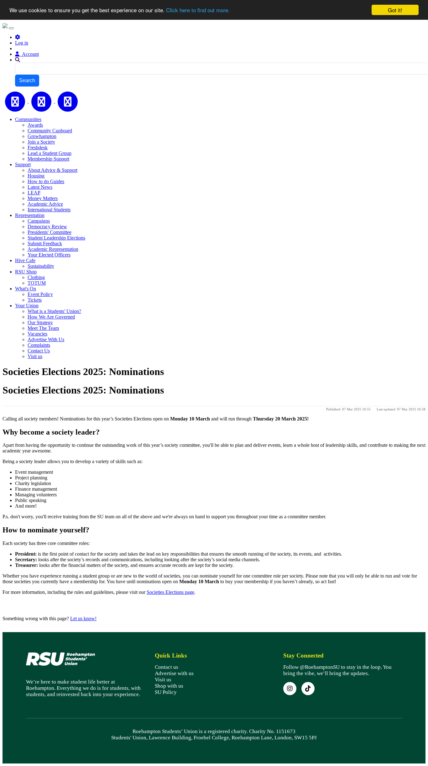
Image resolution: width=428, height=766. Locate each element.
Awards (35, 125)
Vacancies (37, 333)
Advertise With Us (46, 339)
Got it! (395, 10)
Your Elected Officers (49, 254)
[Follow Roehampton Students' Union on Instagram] (289, 688)
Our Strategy (40, 322)
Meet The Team (43, 328)
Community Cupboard (50, 130)
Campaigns (39, 221)
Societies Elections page (170, 592)
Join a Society (41, 142)
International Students (49, 209)
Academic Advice (45, 204)
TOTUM (37, 283)
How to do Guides (46, 181)
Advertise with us (174, 673)
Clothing (36, 277)
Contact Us (39, 350)
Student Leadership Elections (56, 237)
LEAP (34, 192)
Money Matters (43, 198)
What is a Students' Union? (54, 311)
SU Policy (166, 692)
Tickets (35, 300)
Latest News (40, 187)
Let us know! (83, 618)
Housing (36, 175)
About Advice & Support (52, 170)
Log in (21, 42)
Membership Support (48, 158)
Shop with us (169, 686)
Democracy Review (47, 226)
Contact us (166, 667)
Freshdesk (38, 147)
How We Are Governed (51, 317)
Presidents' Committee (49, 232)
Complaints (39, 345)
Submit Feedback (45, 243)
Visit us (35, 356)
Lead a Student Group (49, 153)
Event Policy (40, 294)
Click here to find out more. (198, 10)
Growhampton (42, 136)
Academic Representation (53, 249)
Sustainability (41, 266)
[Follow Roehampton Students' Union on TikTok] (308, 688)
